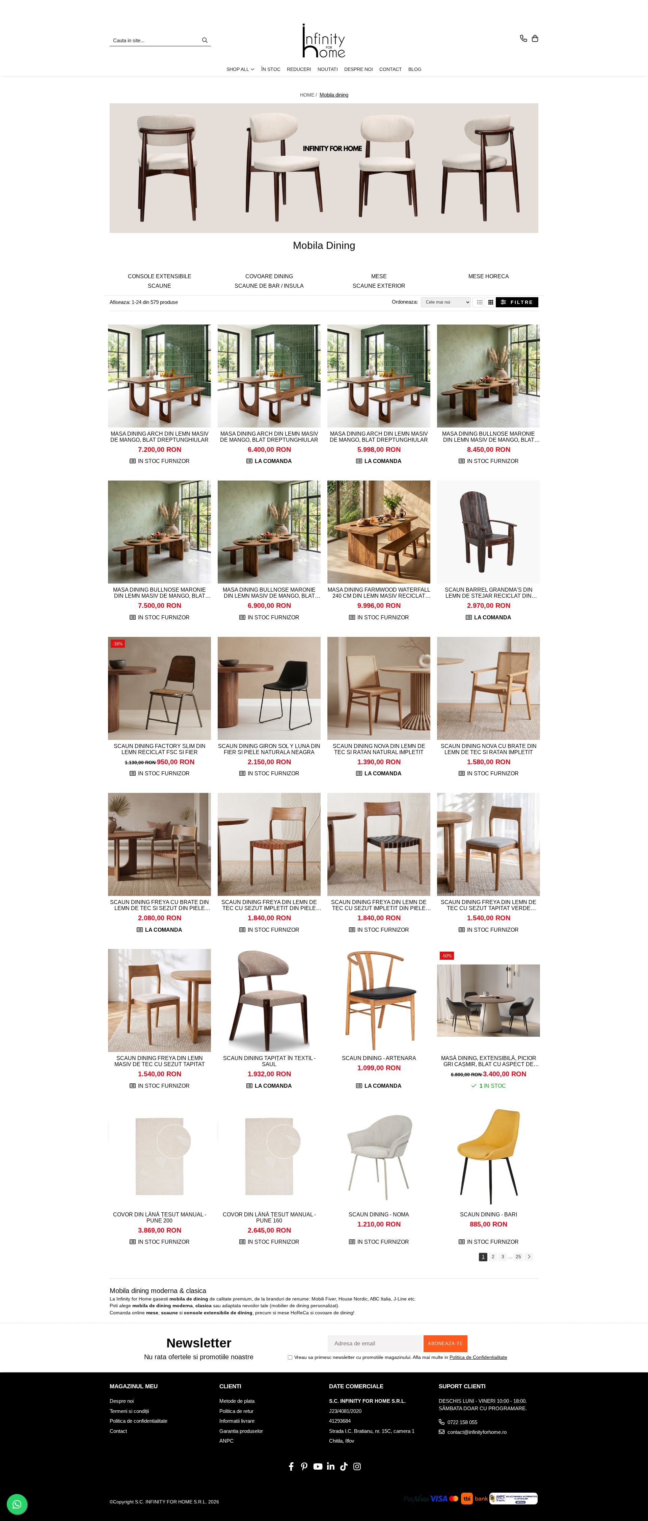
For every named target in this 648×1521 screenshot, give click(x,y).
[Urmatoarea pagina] (528, 1257)
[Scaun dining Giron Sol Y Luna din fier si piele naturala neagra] (269, 688)
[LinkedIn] (330, 1467)
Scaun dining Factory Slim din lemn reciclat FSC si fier (160, 749)
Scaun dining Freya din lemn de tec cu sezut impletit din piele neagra (379, 905)
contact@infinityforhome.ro (476, 1432)
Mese (379, 276)
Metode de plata (236, 1401)
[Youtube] (317, 1467)
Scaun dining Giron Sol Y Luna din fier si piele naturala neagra (269, 749)
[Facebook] (291, 1467)
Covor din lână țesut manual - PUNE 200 (159, 1217)
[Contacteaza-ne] (523, 39)
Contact (118, 1431)
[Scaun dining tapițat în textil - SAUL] (269, 1000)
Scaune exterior (379, 286)
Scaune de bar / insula (269, 286)
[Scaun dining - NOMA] (378, 1156)
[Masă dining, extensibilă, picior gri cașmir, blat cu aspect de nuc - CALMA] (488, 1000)
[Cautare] (205, 40)
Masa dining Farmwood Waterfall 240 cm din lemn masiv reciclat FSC (379, 593)
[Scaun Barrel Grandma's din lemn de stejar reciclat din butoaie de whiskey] (488, 532)
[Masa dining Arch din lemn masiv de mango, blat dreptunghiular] (159, 376)
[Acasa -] (324, 40)
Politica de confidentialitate (138, 1421)
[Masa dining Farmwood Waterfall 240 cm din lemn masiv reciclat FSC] (378, 532)
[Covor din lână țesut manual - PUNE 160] (269, 1156)
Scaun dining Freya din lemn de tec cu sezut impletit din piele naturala (269, 905)
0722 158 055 (461, 1422)
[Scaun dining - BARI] (488, 1156)
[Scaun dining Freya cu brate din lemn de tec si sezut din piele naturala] (159, 844)
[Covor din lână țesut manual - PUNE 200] (159, 1156)
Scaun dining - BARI (488, 1214)
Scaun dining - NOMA (379, 1214)
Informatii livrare (236, 1421)
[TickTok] (344, 1467)
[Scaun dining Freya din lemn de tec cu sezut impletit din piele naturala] (269, 844)
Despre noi (122, 1401)
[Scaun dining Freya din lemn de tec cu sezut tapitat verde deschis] (488, 844)
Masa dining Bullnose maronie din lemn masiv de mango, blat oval (488, 437)
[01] (324, 168)
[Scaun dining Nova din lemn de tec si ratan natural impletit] (378, 688)
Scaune (159, 286)
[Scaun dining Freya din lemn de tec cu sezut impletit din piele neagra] (378, 844)
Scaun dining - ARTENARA (379, 1058)
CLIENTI (230, 1386)
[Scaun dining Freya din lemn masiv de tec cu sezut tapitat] (159, 1000)
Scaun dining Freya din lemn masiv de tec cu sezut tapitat (159, 1061)
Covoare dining (269, 276)
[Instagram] (357, 1467)
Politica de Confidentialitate (478, 1357)
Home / (309, 95)
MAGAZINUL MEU (134, 1386)
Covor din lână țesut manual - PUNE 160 (269, 1217)
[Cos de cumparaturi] (534, 39)
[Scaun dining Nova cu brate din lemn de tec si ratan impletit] (488, 688)
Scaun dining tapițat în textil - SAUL (269, 1061)
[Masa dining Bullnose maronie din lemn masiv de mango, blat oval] (488, 376)
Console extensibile (159, 276)
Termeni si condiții (129, 1411)
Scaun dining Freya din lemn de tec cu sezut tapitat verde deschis (488, 905)
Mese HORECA (488, 276)
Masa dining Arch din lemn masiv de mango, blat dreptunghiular (159, 437)
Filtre (519, 302)
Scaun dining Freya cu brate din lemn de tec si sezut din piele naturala (159, 905)
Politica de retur (236, 1411)
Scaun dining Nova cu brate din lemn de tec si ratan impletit (489, 749)
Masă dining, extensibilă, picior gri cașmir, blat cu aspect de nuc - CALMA (488, 1061)
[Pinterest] (304, 1467)
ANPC (226, 1441)
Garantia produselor (241, 1431)
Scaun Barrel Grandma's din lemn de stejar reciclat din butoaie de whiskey (489, 593)
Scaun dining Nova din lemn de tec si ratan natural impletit (379, 749)
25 (518, 1256)
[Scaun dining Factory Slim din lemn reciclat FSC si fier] (159, 688)
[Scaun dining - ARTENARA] (378, 1000)
